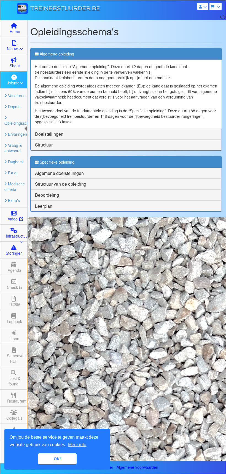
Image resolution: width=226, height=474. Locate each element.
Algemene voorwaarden (137, 467)
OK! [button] (57, 459)
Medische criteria (14, 186)
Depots (13, 106)
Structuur (44, 145)
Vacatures (16, 95)
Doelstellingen (49, 134)
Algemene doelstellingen (59, 173)
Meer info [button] (77, 444)
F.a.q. (12, 172)
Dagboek (15, 161)
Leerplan (43, 206)
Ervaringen (17, 134)
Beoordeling (47, 195)
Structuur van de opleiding (60, 184)
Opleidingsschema (15, 123)
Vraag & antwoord (13, 147)
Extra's (13, 200)
